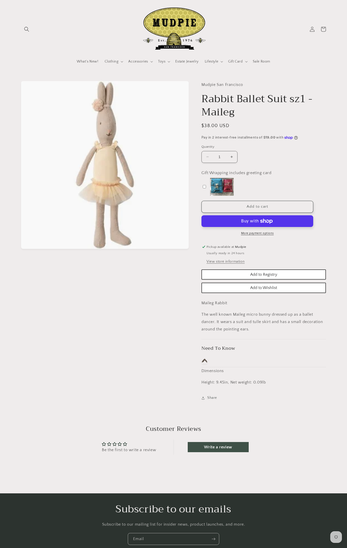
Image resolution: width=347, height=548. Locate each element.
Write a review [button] (218, 447)
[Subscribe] (213, 539)
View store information (226, 262)
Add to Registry (263, 274)
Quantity (207, 146)
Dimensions (212, 371)
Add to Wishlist (263, 287)
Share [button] (212, 398)
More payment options (257, 233)
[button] (26, 29)
